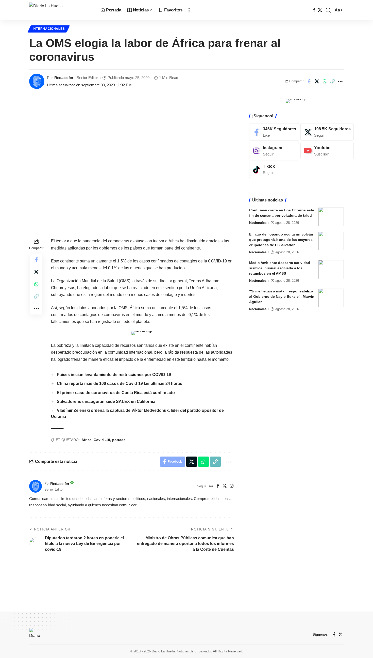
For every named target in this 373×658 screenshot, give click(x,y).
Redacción (63, 77)
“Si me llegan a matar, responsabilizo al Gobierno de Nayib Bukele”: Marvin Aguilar (281, 296)
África (86, 440)
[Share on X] (316, 81)
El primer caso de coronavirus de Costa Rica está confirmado (116, 392)
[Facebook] (314, 10)
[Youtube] (327, 150)
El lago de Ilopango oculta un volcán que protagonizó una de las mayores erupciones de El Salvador (281, 239)
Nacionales (257, 222)
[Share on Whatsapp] (324, 81)
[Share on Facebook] (308, 81)
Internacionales (49, 28)
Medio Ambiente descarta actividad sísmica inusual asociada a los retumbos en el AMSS (279, 267)
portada (119, 440)
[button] (189, 10)
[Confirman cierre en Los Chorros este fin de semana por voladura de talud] (331, 216)
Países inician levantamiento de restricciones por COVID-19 (114, 374)
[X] (320, 10)
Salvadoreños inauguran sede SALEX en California (106, 401)
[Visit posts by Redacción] (36, 81)
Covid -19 (102, 440)
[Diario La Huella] (60, 10)
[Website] (211, 486)
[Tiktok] (274, 169)
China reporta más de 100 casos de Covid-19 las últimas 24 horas (119, 383)
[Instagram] (231, 486)
